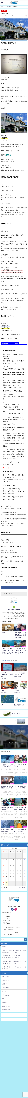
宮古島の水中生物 (6, 1006)
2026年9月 (22, 887)
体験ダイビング (5, 995)
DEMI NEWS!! (4, 10)
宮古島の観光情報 (6, 1009)
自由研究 (4, 946)
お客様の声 (4, 983)
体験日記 (4, 998)
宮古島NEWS (5, 1002)
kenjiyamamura (14, 609)
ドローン (4, 991)
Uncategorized (5, 980)
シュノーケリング (6, 987)
